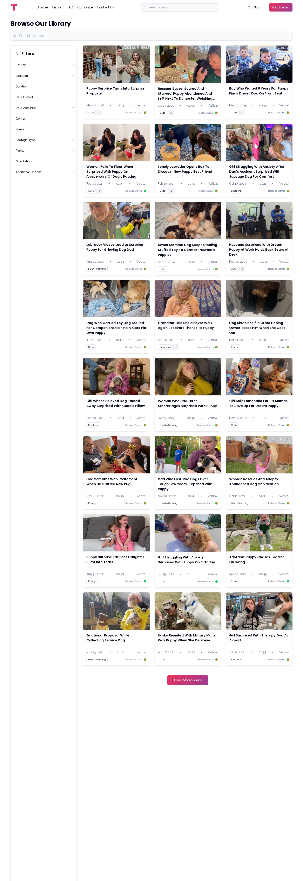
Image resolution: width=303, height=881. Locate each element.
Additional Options (28, 172)
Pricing (57, 7)
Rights (20, 150)
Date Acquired (26, 108)
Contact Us (105, 7)
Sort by (21, 65)
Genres (21, 118)
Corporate (85, 7)
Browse (42, 7)
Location (22, 75)
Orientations (24, 161)
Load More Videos (188, 680)
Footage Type (26, 140)
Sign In (258, 7)
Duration (21, 86)
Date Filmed (24, 97)
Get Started (280, 7)
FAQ (69, 7)
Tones (20, 129)
